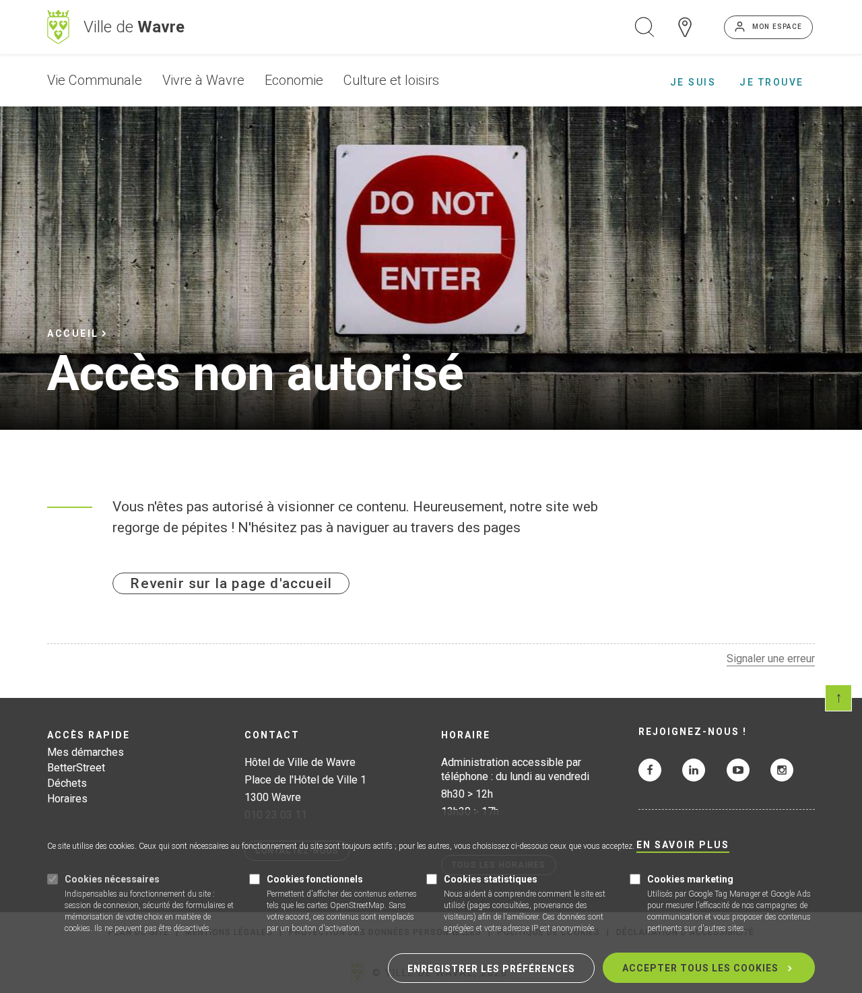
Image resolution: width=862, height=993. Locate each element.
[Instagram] (781, 770)
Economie (294, 80)
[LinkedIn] (693, 770)
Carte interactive (685, 27)
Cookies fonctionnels (315, 879)
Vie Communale (94, 80)
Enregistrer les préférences (491, 968)
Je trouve (771, 82)
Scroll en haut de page (838, 697)
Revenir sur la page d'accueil (231, 583)
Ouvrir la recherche (644, 26)
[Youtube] (738, 770)
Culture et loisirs (391, 80)
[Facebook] (649, 770)
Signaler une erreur (771, 658)
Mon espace (777, 26)
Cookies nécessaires (112, 879)
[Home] (58, 27)
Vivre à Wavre (203, 80)
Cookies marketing (690, 879)
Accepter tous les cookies (700, 968)
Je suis (693, 82)
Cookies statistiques (490, 879)
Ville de (134, 27)
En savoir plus (682, 845)
